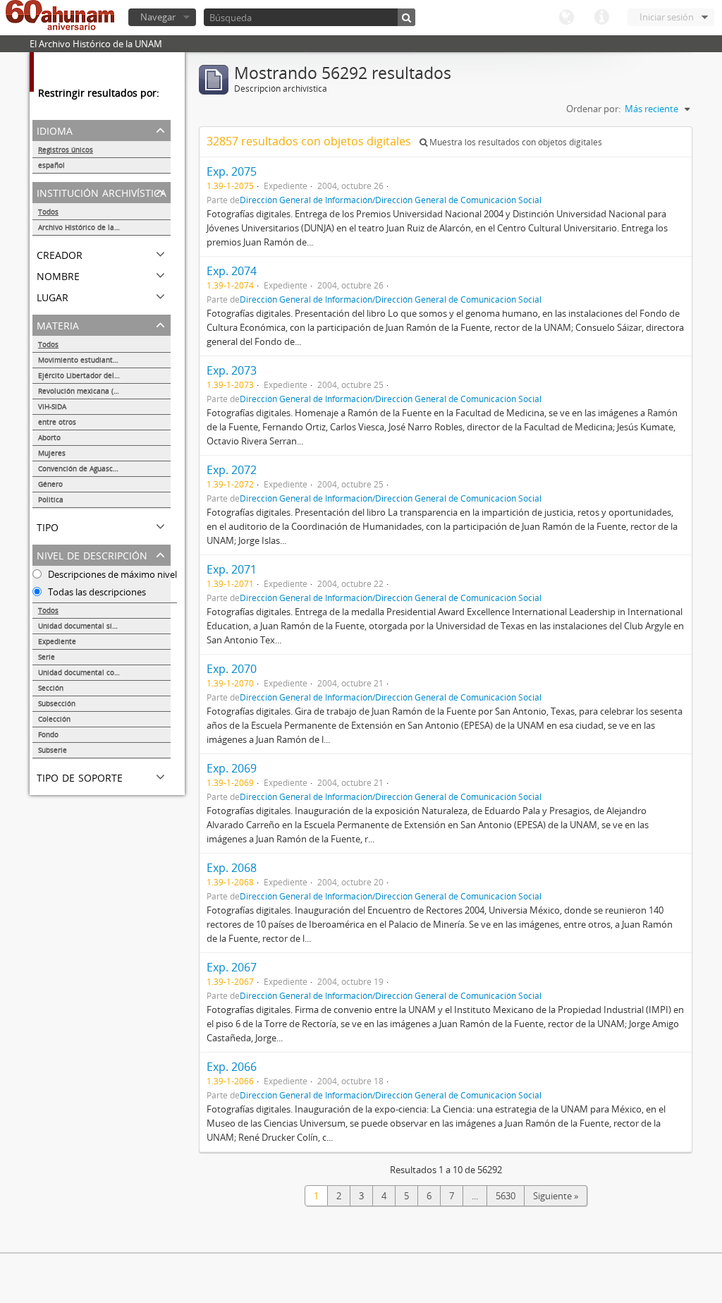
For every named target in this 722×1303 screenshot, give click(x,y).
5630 (505, 1195)
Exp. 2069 (232, 768)
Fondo (48, 734)
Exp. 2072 (232, 470)
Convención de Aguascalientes (89, 468)
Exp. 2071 (232, 569)
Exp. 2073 (232, 370)
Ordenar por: (593, 108)
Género (50, 484)
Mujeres (52, 453)
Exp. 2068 (232, 867)
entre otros (57, 422)
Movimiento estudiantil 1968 (87, 360)
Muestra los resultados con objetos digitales (514, 142)
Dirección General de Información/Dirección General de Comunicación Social (391, 199)
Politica (50, 499)
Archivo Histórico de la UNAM (87, 227)
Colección (54, 719)
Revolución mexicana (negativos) (93, 391)
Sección (50, 688)
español (51, 165)
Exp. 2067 (232, 967)
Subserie (52, 750)
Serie (46, 657)
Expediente (57, 641)
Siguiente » (555, 1195)
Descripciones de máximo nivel (111, 574)
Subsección (56, 703)
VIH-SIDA (52, 406)
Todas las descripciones (96, 592)
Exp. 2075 (232, 171)
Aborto (49, 437)
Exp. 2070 (232, 669)
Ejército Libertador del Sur (82, 375)
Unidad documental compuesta (91, 672)
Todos (48, 212)
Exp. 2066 (232, 1066)
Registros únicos (65, 149)
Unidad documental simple (83, 626)
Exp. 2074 (232, 271)
